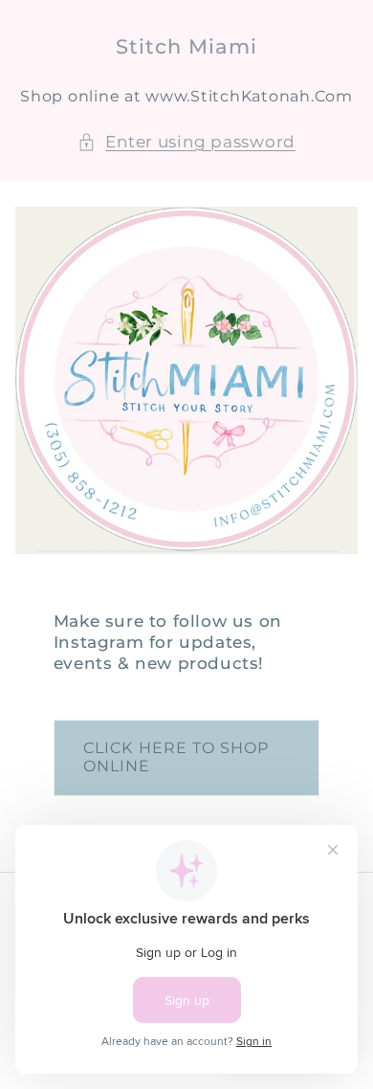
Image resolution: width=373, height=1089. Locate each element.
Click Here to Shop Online (176, 757)
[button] (186, 142)
